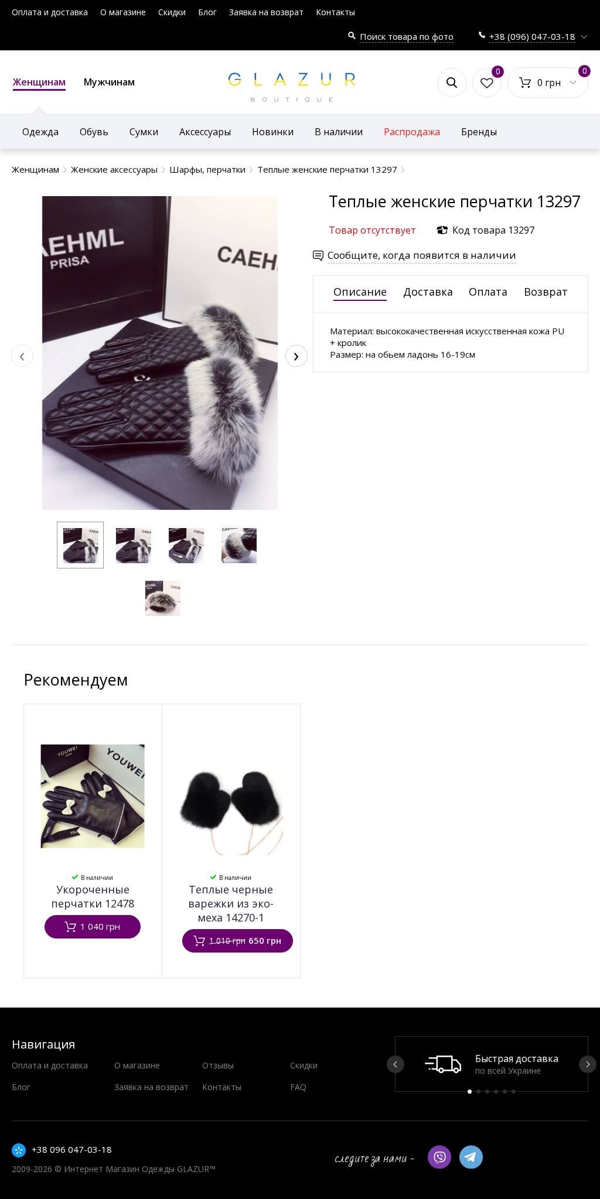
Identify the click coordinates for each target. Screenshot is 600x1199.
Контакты (335, 12)
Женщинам (39, 82)
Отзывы (218, 1065)
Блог (207, 12)
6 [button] (514, 1092)
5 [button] (505, 1092)
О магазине (123, 12)
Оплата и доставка (50, 12)
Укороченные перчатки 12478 (92, 896)
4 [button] (496, 1092)
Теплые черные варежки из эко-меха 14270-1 (231, 903)
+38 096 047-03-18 (72, 1149)
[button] (80, 545)
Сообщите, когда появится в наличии (422, 255)
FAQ (298, 1086)
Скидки (172, 12)
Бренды (479, 131)
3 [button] (487, 1092)
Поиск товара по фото (407, 36)
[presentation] (22, 356)
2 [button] (478, 1092)
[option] (491, 1064)
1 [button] (470, 1092)
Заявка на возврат (266, 12)
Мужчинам (109, 82)
